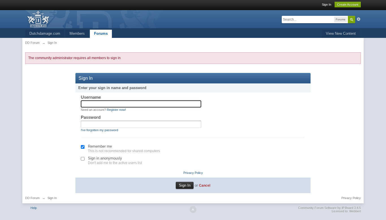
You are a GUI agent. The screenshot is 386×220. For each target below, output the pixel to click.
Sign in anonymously (105, 158)
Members (77, 33)
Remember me (100, 146)
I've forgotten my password (99, 130)
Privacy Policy (193, 172)
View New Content (341, 33)
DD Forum (32, 198)
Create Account (347, 4)
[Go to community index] (96, 19)
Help (34, 208)
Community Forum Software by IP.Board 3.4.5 (329, 208)
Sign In (326, 4)
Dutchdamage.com (44, 33)
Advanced (358, 19)
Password (91, 117)
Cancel (204, 185)
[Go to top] (193, 209)
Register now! (116, 109)
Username (91, 97)
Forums (101, 33)
